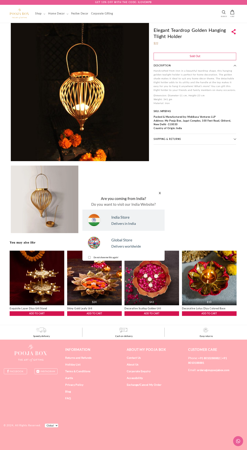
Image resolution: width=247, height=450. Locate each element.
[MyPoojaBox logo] (19, 13)
